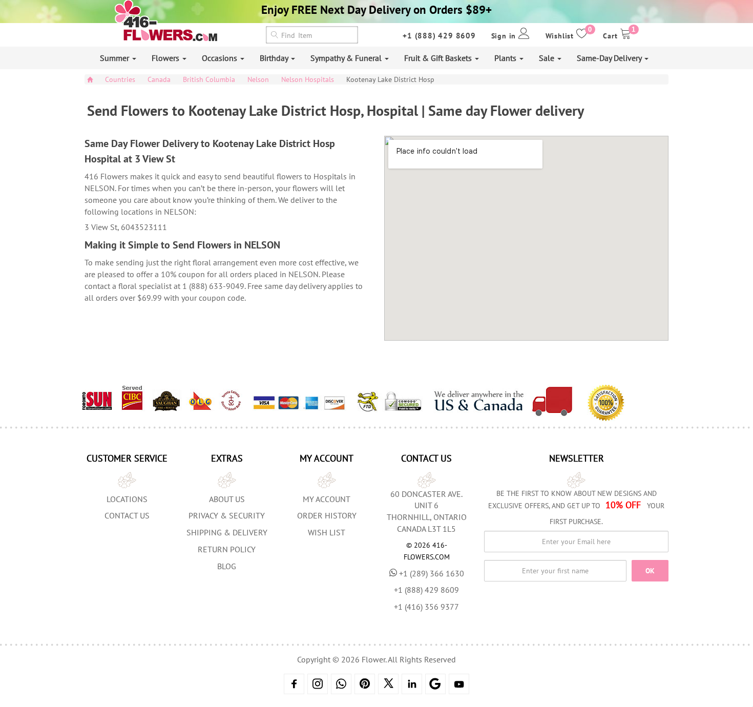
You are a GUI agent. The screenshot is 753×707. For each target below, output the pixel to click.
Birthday (275, 58)
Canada (159, 79)
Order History (327, 515)
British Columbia (209, 79)
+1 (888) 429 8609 (439, 35)
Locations (127, 499)
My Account (326, 499)
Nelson (258, 79)
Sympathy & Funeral (347, 58)
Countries (120, 79)
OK (650, 570)
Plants (506, 58)
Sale (547, 58)
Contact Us (127, 515)
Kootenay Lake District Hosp (390, 79)
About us (227, 499)
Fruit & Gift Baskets (439, 58)
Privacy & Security (227, 515)
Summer (115, 58)
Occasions (220, 58)
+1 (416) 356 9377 (426, 606)
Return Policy (227, 549)
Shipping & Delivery (226, 532)
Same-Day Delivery (610, 58)
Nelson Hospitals (307, 79)
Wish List (326, 532)
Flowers (166, 58)
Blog (226, 566)
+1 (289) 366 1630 (431, 573)
